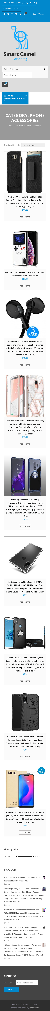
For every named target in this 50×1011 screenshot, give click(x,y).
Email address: (10, 983)
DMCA (32, 3)
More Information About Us (14, 98)
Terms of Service (8, 3)
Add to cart (25, 217)
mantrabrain (34, 1008)
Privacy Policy (23, 3)
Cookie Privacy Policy (11, 8)
